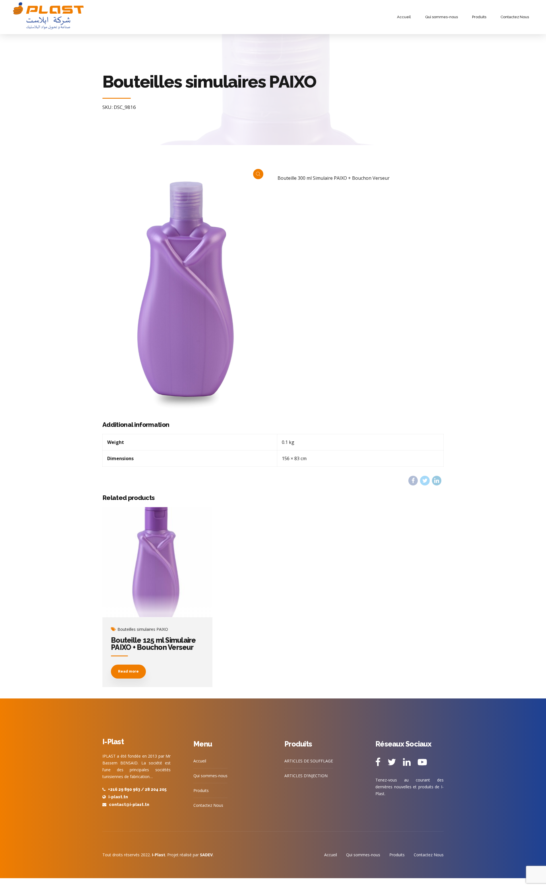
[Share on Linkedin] (436, 480)
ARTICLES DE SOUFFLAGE (308, 761)
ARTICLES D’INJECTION (306, 775)
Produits (479, 17)
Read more (128, 671)
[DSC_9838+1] (157, 562)
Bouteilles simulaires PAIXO (142, 629)
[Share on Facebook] (413, 480)
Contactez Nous (514, 17)
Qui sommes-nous (441, 17)
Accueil (404, 17)
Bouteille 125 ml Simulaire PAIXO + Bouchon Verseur (153, 644)
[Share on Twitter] (424, 480)
